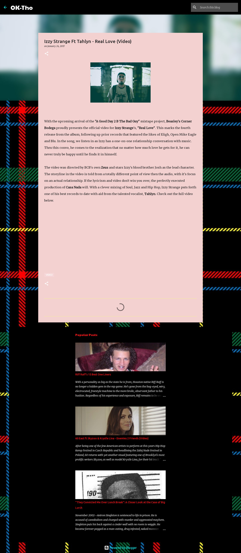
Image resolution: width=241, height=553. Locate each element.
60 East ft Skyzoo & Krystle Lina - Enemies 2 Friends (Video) (112, 438)
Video (49, 275)
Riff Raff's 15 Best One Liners (93, 374)
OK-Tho (22, 7)
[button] (46, 53)
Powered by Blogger (123, 547)
